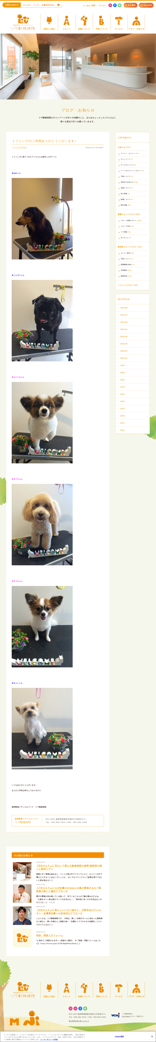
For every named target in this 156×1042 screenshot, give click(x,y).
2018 (122, 416)
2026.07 (123, 315)
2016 (122, 430)
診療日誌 (124, 276)
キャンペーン (125, 159)
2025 (122, 365)
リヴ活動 (124, 232)
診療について (125, 199)
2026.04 (123, 336)
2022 (122, 387)
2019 (122, 408)
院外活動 (124, 205)
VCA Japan (125, 1016)
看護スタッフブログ (126, 214)
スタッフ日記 (125, 226)
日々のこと (125, 238)
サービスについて (127, 165)
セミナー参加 (125, 253)
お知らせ (121, 147)
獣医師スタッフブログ (127, 247)
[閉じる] (152, 1036)
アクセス (102, 5)
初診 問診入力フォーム (49, 935)
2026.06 (123, 322)
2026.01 (123, 358)
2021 (122, 394)
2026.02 (123, 351)
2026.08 (123, 308)
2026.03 (123, 344)
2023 (122, 380)
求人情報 (124, 193)
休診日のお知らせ (127, 182)
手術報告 (124, 270)
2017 (122, 423)
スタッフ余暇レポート (129, 220)
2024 (122, 372)
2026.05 (123, 329)
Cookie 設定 (119, 1036)
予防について (125, 176)
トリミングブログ (19, 148)
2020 (122, 401)
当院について (125, 188)
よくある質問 (89, 5)
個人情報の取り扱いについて (79, 1021)
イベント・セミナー (128, 153)
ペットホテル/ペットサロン (130, 171)
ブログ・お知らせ (78, 110)
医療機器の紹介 (126, 264)
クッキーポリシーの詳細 (49, 1039)
